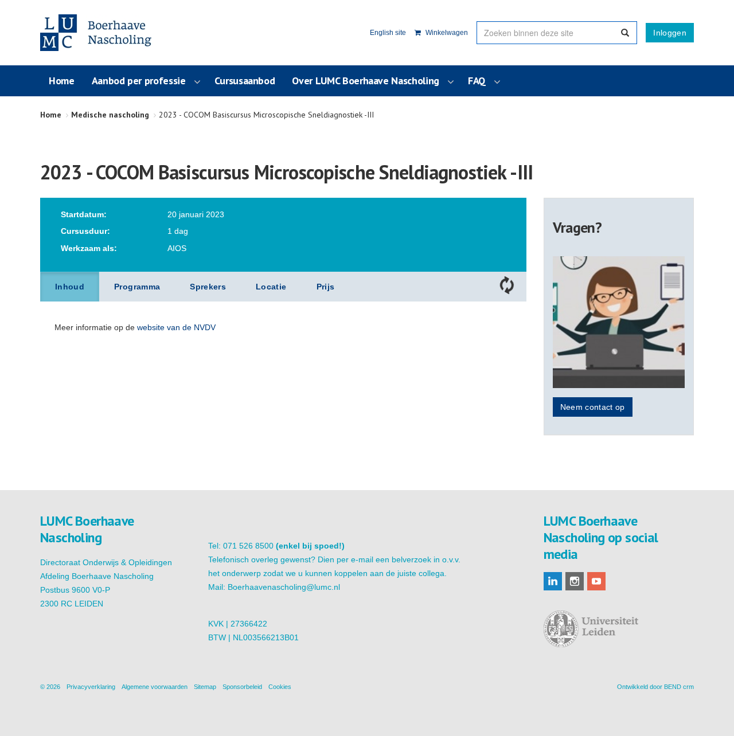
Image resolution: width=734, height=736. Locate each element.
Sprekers (208, 286)
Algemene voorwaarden (155, 686)
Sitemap (205, 686)
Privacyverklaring (91, 686)
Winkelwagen (446, 32)
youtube (596, 581)
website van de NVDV (176, 327)
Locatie (271, 286)
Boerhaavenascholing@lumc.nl (284, 587)
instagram (574, 581)
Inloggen (669, 32)
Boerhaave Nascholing (97, 32)
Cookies (279, 686)
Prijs (326, 286)
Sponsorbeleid (242, 686)
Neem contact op (592, 407)
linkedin (553, 581)
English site (388, 33)
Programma (137, 286)
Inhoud (69, 286)
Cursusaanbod (244, 80)
